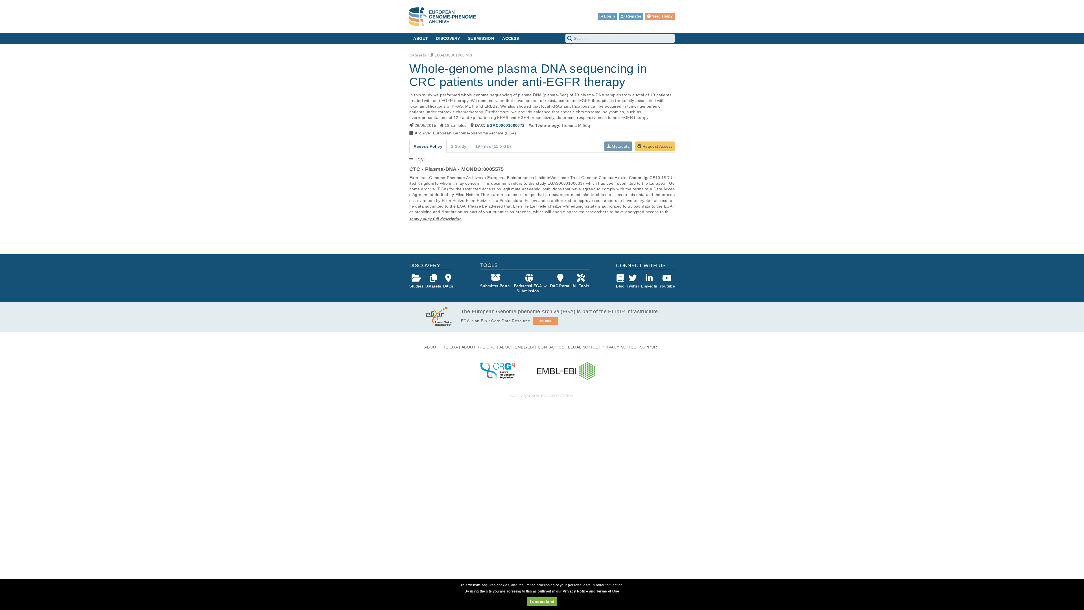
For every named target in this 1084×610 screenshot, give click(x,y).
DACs (448, 286)
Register (633, 16)
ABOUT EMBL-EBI (516, 347)
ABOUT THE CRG (479, 347)
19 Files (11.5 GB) (493, 146)
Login (609, 16)
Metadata (620, 146)
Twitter (633, 286)
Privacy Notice (575, 591)
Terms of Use (607, 591)
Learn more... (546, 321)
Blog (620, 286)
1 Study (459, 146)
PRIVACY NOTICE (619, 347)
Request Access (656, 146)
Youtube (667, 286)
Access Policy (428, 146)
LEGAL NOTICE (583, 347)
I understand (542, 601)
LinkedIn (649, 286)
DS (420, 160)
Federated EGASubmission (528, 288)
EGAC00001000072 (505, 125)
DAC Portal (560, 286)
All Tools (580, 286)
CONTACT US (551, 347)
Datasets (417, 55)
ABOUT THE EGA (441, 347)
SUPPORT (650, 347)
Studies (416, 286)
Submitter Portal (495, 286)
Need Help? (662, 16)
